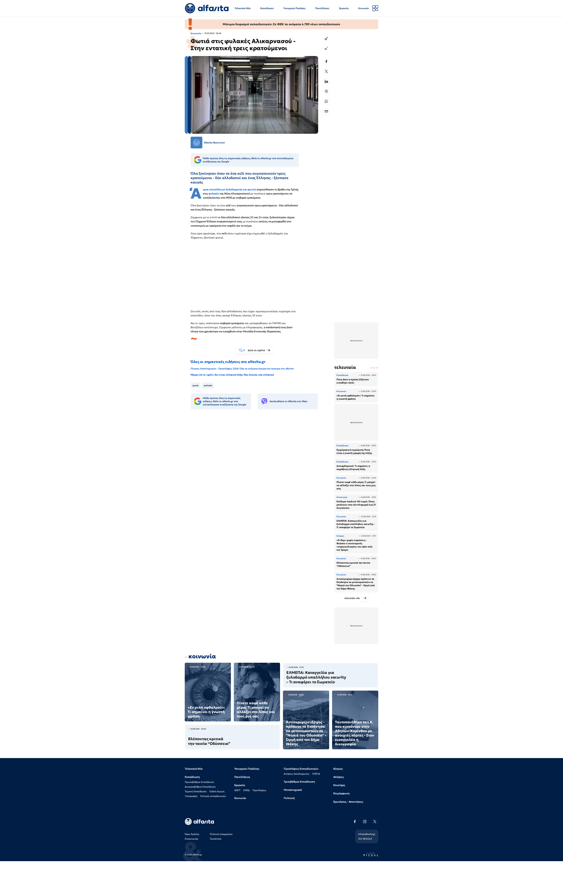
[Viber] (326, 91)
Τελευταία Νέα (243, 8)
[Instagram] (364, 821)
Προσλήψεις (259, 790)
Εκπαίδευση (267, 8)
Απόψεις (338, 777)
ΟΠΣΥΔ (316, 773)
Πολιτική (289, 798)
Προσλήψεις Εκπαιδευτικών (301, 768)
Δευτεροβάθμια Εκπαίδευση (200, 786)
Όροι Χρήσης (192, 834)
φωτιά (196, 385)
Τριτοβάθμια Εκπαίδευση (299, 781)
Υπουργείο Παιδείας (294, 8)
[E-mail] (326, 111)
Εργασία (344, 8)
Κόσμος (338, 768)
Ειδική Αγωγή (217, 791)
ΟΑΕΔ (246, 790)
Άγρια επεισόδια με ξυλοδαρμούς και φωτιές (230, 189)
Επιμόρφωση (341, 793)
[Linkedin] (326, 81)
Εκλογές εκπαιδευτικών (213, 796)
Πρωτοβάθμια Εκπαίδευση (199, 782)
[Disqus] (256, 456)
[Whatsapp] (326, 101)
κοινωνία (202, 656)
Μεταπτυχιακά (293, 789)
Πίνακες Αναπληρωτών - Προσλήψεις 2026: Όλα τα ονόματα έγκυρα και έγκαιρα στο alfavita (242, 368)
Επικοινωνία (191, 838)
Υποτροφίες (191, 796)
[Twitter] (326, 71)
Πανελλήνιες (322, 8)
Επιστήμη (339, 785)
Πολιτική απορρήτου (221, 834)
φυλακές (214, 193)
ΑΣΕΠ (237, 790)
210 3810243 (365, 838)
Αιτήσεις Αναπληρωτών (296, 773)
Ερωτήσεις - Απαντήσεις (348, 801)
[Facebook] (326, 61)
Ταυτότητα (215, 838)
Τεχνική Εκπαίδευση (196, 791)
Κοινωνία (363, 8)
